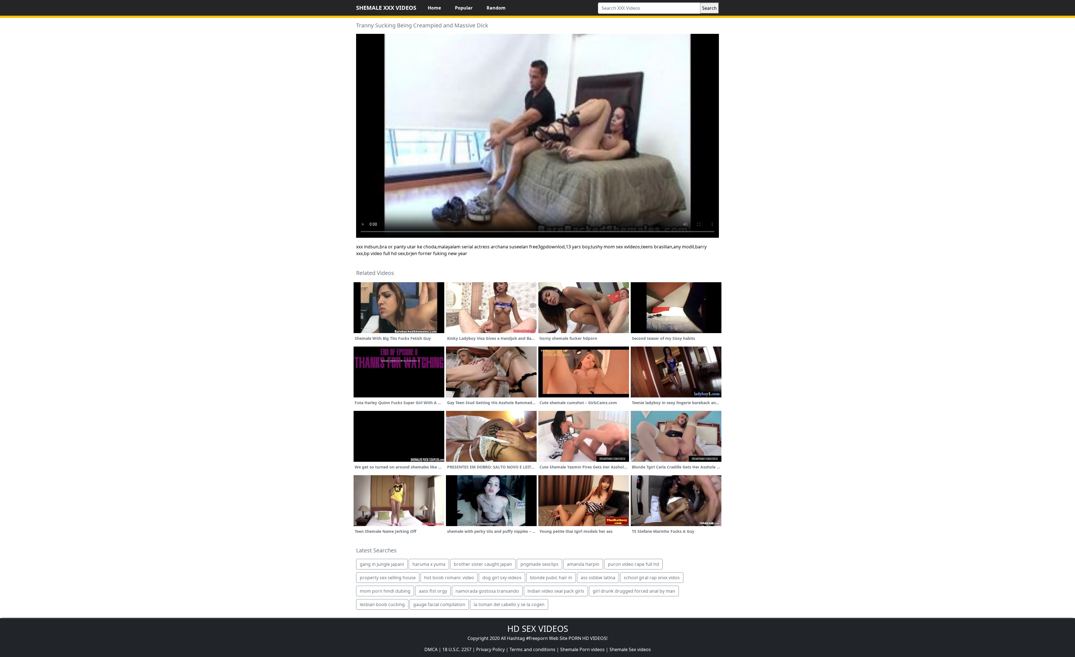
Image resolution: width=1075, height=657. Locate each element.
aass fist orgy (433, 591)
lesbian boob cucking (382, 604)
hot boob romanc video (449, 577)
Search (709, 8)
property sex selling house (388, 577)
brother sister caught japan (483, 564)
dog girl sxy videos (502, 577)
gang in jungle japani (382, 564)
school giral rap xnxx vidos (652, 577)
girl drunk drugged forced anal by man (634, 591)
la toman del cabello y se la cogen (509, 604)
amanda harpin (583, 564)
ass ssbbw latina (598, 577)
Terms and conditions (532, 649)
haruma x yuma (428, 564)
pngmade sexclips (539, 564)
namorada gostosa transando (487, 591)
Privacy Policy (490, 649)
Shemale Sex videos (630, 649)
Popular (464, 8)
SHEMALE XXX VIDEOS (386, 7)
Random (496, 8)
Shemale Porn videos (582, 649)
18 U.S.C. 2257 (456, 649)
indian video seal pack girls (555, 591)
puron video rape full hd (633, 564)
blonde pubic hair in (551, 577)
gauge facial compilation (439, 604)
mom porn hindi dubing (385, 591)
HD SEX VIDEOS (537, 628)
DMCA (431, 649)
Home (434, 8)
